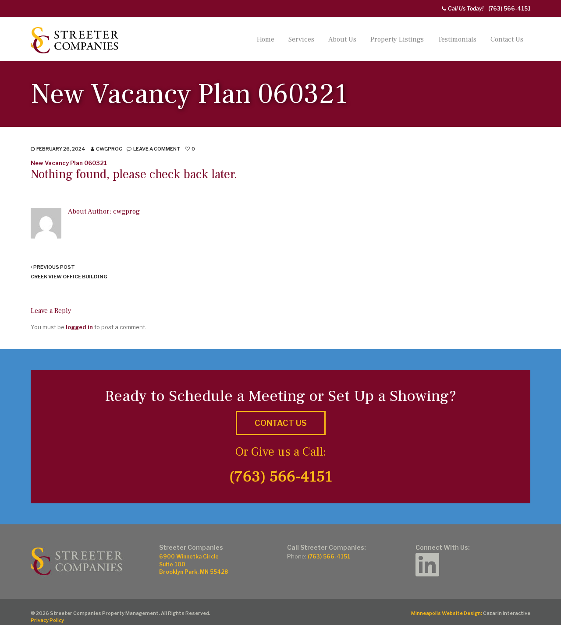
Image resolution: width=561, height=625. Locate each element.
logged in (79, 326)
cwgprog (109, 149)
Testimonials (457, 39)
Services (301, 39)
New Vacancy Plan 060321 (69, 162)
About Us (342, 39)
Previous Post (69, 271)
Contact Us (506, 39)
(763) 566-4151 (509, 8)
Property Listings (397, 39)
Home (265, 39)
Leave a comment (157, 149)
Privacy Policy (47, 620)
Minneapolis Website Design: (446, 613)
